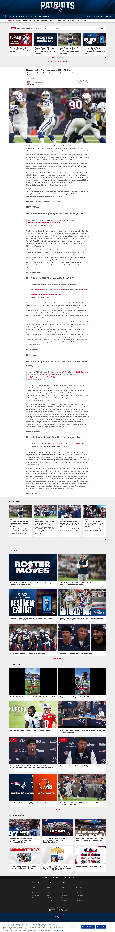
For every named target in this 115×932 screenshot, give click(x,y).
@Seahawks (39, 289)
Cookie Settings (75, 926)
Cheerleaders (35, 900)
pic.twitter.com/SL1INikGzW (75, 444)
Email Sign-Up (80, 890)
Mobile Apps (80, 895)
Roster (50, 884)
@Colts (54, 220)
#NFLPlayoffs (58, 289)
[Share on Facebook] (77, 82)
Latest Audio (35, 890)
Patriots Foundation (35, 895)
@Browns (54, 374)
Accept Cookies (101, 926)
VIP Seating (64, 892)
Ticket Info (64, 884)
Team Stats (50, 892)
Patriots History (35, 897)
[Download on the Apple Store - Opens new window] (52, 910)
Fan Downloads (80, 892)
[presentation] (105, 58)
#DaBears (61, 444)
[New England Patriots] (57, 917)
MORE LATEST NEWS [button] (57, 658)
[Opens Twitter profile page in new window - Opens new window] (33, 85)
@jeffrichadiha (37, 294)
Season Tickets (64, 890)
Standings (50, 900)
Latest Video (35, 887)
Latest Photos (35, 892)
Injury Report (50, 890)
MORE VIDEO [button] (57, 809)
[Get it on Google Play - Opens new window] (62, 911)
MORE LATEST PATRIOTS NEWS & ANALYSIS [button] (57, 61)
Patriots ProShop (80, 884)
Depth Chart (49, 887)
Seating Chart (64, 895)
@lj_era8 (67, 372)
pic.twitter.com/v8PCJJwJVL (53, 294)
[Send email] (83, 82)
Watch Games (64, 900)
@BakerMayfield (78, 372)
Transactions (50, 895)
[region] (57, 927)
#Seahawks (83, 289)
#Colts (38, 223)
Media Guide (80, 897)
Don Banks (34, 81)
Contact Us (80, 902)
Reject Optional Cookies (88, 926)
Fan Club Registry (80, 887)
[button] (53, 57)
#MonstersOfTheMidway (49, 444)
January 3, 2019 (45, 297)
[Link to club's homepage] (4, 16)
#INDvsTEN (32, 223)
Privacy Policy (59, 930)
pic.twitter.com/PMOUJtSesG (46, 377)
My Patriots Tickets (64, 887)
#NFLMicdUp (77, 374)
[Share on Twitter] (80, 82)
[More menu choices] (50, 16)
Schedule (50, 897)
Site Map (35, 902)
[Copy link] (86, 81)
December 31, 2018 (45, 225)
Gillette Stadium (64, 897)
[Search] (87, 16)
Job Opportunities (80, 900)
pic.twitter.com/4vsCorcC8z (50, 223)
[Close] (112, 927)
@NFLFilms (32, 377)
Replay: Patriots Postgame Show (25, 28)
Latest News (35, 884)
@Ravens (45, 374)
